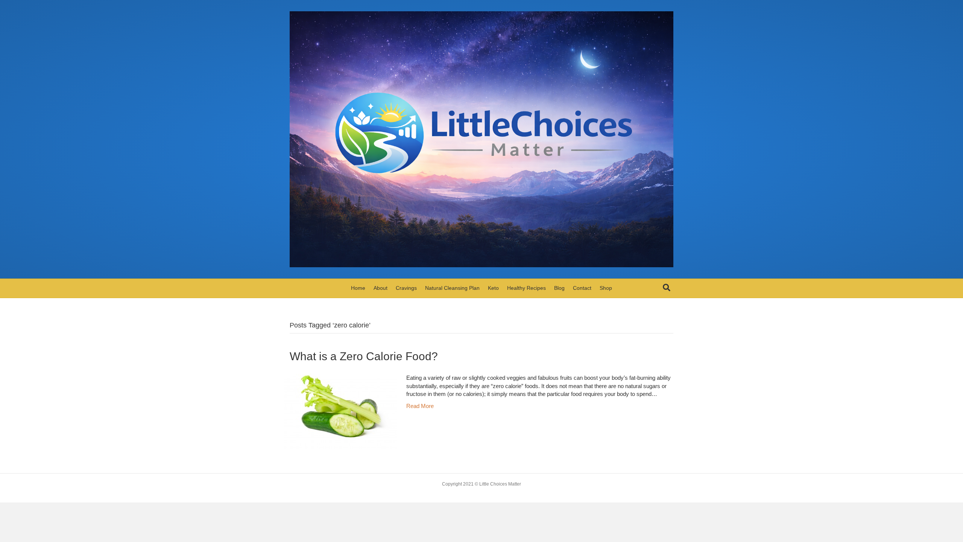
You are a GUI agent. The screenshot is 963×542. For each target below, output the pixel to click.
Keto (493, 288)
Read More (420, 406)
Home (358, 288)
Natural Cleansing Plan (452, 288)
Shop (606, 288)
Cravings (406, 288)
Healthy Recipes (526, 288)
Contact (582, 288)
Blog (559, 288)
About (380, 288)
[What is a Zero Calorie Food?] (340, 410)
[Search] (666, 287)
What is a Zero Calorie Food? (364, 356)
